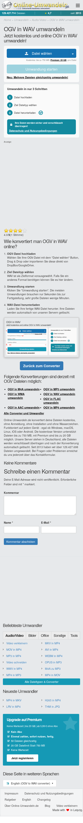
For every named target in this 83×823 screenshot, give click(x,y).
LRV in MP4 (13, 707)
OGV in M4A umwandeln (24, 389)
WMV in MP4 (14, 669)
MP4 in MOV (52, 675)
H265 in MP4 (53, 700)
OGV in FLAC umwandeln (52, 401)
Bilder (32, 635)
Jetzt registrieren (22, 758)
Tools (74, 635)
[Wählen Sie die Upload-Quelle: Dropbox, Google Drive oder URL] (72, 53)
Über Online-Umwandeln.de (22, 806)
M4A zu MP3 (53, 669)
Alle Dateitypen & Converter (41, 682)
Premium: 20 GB (58, 60)
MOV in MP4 (14, 649)
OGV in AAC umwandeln (24, 407)
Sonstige (60, 635)
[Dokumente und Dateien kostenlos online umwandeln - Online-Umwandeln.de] (34, 5)
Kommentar (11, 493)
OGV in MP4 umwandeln (59, 407)
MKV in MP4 (52, 643)
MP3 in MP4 (13, 656)
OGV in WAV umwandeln (59, 394)
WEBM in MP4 (54, 656)
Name (8, 522)
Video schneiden (16, 662)
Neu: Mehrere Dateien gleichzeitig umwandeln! (37, 77)
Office (45, 635)
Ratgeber (10, 799)
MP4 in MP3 (13, 675)
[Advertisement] (41, 184)
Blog (47, 806)
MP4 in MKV (13, 700)
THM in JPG (52, 707)
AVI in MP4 (51, 649)
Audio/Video (14, 635)
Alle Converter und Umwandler (24, 413)
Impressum (11, 793)
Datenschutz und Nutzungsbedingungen (33, 130)
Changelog (44, 799)
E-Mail (46, 522)
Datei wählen (40, 53)
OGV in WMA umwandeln (16, 396)
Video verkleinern (17, 643)
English (26, 799)
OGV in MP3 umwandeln (59, 389)
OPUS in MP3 (53, 662)
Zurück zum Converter (41, 365)
